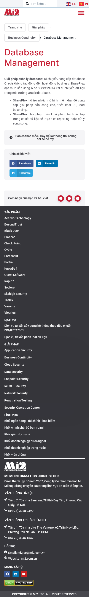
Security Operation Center (22, 407)
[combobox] (40, 3)
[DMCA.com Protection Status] (18, 584)
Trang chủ (15, 27)
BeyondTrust (13, 224)
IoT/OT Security (15, 386)
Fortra (8, 262)
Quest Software (14, 275)
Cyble (8, 249)
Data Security (13, 371)
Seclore (9, 287)
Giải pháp (38, 27)
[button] (21, 163)
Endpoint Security (16, 378)
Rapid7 (9, 281)
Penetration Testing (18, 400)
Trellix (8, 300)
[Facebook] (7, 574)
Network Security (16, 393)
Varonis (9, 306)
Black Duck (11, 230)
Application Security (18, 350)
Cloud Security (14, 364)
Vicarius (10, 312)
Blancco (9, 237)
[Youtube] (24, 574)
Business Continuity (22, 37)
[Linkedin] (16, 574)
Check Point (12, 243)
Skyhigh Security (15, 293)
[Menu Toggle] (81, 13)
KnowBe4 (10, 268)
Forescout (11, 256)
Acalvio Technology (17, 218)
